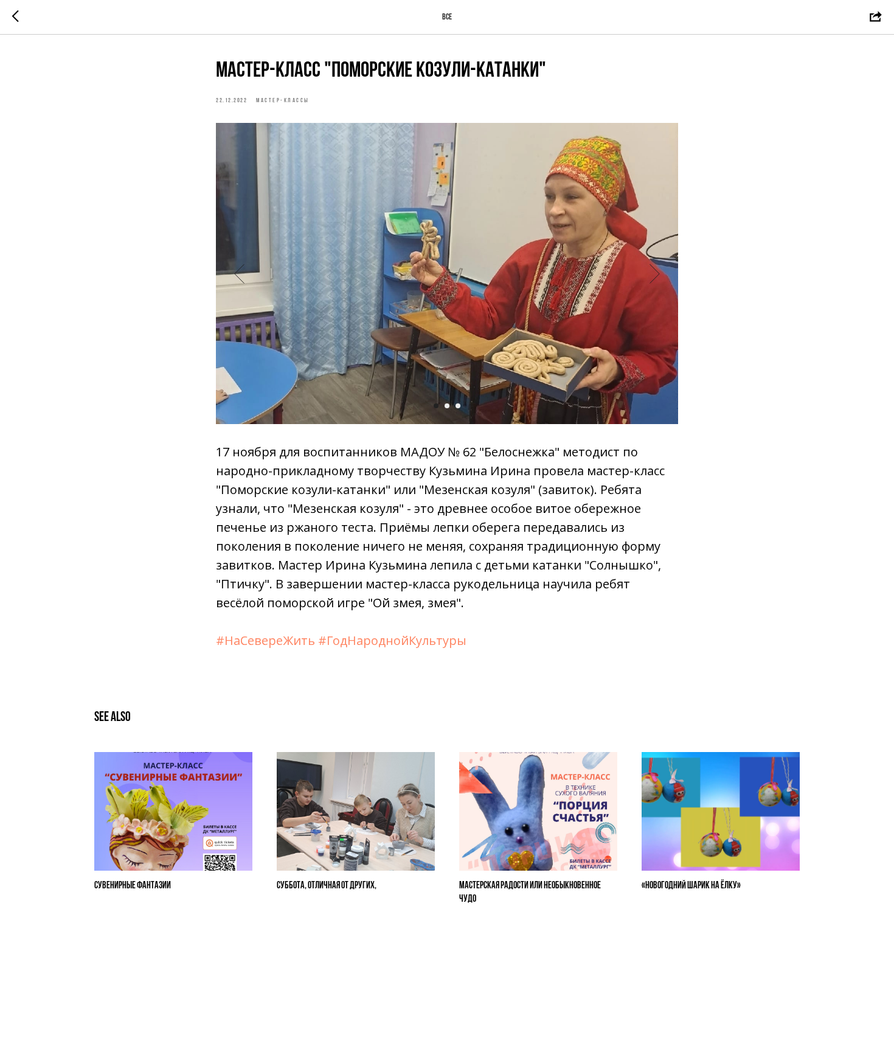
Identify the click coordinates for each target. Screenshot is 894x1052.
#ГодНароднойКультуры (392, 640)
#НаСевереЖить (265, 640)
